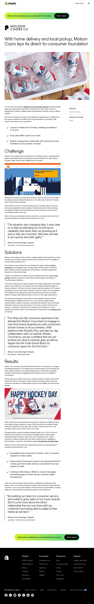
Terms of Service (30, 590)
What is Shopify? (27, 560)
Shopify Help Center (80, 560)
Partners (42, 571)
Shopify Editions (27, 564)
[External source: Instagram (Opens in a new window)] (19, 595)
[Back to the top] (7, 557)
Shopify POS (56, 309)
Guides (58, 568)
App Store (42, 568)
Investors (25, 571)
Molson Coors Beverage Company (36, 107)
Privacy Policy (52, 590)
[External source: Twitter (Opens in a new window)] (10, 595)
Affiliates (42, 575)
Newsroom (25, 575)
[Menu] (88, 3)
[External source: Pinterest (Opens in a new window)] (32, 595)
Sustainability (26, 579)
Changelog (60, 579)
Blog (57, 560)
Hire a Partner (78, 568)
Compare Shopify (62, 564)
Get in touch (79, 3)
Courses (59, 571)
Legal (41, 590)
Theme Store (43, 564)
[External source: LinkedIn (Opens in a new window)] (28, 595)
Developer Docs (44, 560)
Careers (24, 568)
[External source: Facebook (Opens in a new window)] (6, 595)
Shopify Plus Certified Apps (48, 441)
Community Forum (80, 564)
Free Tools (60, 575)
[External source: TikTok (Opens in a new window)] (23, 595)
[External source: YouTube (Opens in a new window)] (14, 595)
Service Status (78, 571)
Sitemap (63, 590)
